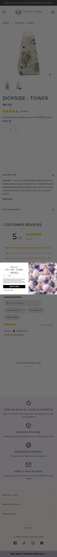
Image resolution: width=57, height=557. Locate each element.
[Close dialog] (56, 264)
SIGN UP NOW (14, 287)
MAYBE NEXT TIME (8, 290)
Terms (5, 283)
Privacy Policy (23, 282)
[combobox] (5, 276)
